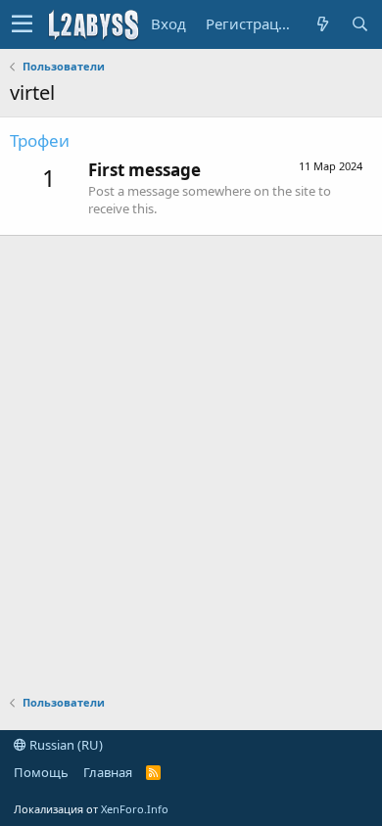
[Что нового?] (322, 24)
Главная (107, 772)
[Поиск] (359, 24)
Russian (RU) (64, 745)
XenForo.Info (134, 809)
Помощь (41, 772)
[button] (22, 24)
